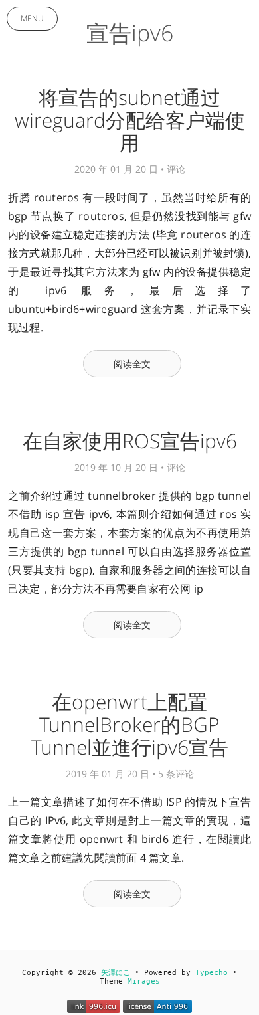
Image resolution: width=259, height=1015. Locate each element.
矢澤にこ (115, 973)
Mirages (144, 981)
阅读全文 (132, 363)
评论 (176, 169)
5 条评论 (176, 773)
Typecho (211, 973)
